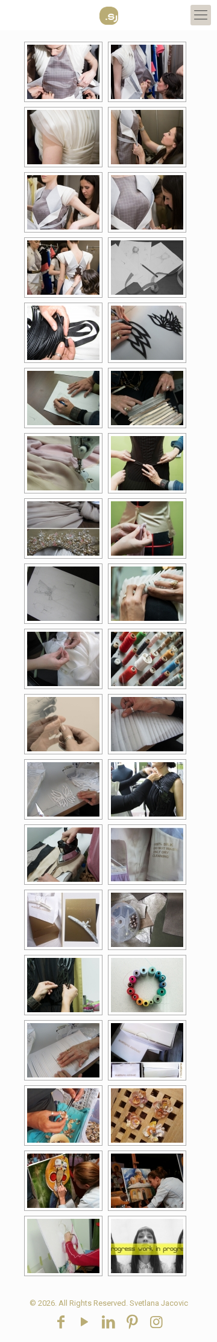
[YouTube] (85, 1322)
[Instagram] (156, 1322)
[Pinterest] (132, 1322)
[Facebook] (61, 1322)
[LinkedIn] (108, 1322)
